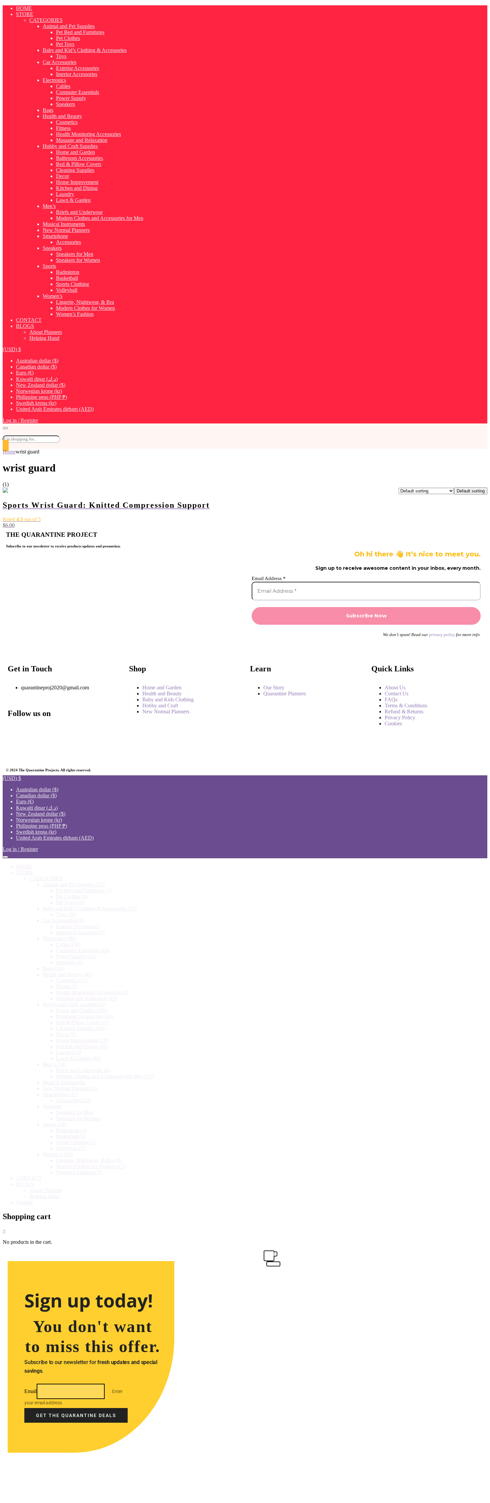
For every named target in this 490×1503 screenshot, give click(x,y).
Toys (61, 56)
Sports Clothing (72, 284)
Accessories (68, 242)
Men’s (49, 206)
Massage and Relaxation (81, 140)
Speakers (65, 104)
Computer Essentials (77, 92)
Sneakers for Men (74, 254)
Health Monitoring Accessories (88, 134)
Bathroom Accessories (79, 158)
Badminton (67, 272)
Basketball (67, 278)
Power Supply (71, 98)
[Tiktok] (90, 750)
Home (9, 451)
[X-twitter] (16, 750)
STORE (24, 14)
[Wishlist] (6, 445)
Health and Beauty (62, 116)
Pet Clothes (68, 38)
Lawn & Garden (73, 200)
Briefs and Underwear (79, 212)
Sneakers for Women (78, 260)
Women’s (52, 296)
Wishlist (24, 1202)
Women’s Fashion (75, 314)
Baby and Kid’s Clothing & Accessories (85, 50)
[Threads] (90, 732)
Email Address (269, 578)
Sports (49, 266)
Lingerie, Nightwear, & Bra (85, 302)
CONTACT (29, 320)
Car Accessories (59, 62)
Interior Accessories (76, 74)
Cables (63, 86)
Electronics (54, 80)
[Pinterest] (53, 750)
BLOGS (25, 326)
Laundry (65, 194)
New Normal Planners (66, 230)
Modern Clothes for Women (85, 308)
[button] (12, 349)
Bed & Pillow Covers (78, 164)
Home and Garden (75, 152)
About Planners (45, 332)
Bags (48, 110)
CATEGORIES (46, 20)
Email (30, 1391)
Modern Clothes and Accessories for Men (99, 218)
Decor (62, 176)
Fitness (63, 128)
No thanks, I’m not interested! (141, 1494)
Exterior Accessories (77, 68)
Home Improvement (77, 182)
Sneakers (52, 248)
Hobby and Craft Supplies (70, 146)
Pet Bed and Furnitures (80, 32)
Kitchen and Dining (77, 188)
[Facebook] (16, 732)
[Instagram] (53, 732)
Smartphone (55, 236)
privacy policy (442, 634)
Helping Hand (44, 338)
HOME (24, 8)
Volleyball (66, 290)
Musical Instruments (64, 224)
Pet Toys (65, 44)
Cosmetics (67, 122)
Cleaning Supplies (75, 170)
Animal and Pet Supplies (69, 26)
